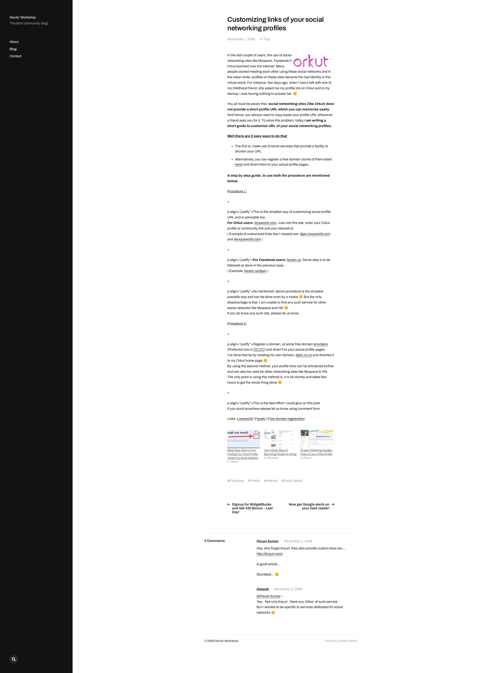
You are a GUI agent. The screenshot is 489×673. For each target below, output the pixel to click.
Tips (267, 39)
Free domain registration (286, 419)
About (14, 42)
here (238, 164)
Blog (13, 49)
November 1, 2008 (241, 39)
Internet (272, 481)
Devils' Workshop (23, 17)
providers (321, 344)
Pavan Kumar (268, 541)
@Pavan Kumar (269, 596)
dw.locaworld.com (247, 239)
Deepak (263, 589)
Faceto (260, 419)
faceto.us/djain (255, 271)
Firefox (255, 481)
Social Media (293, 481)
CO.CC (258, 349)
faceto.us (294, 260)
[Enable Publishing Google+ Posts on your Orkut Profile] (316, 439)
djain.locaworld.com (315, 234)
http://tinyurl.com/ (270, 554)
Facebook (236, 481)
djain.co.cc (304, 355)
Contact (15, 56)
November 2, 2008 (298, 541)
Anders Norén (347, 640)
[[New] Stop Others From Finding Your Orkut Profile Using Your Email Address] (243, 439)
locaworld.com (265, 223)
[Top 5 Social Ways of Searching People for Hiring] (280, 439)
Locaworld (245, 419)
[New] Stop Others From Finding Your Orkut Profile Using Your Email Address (242, 454)
